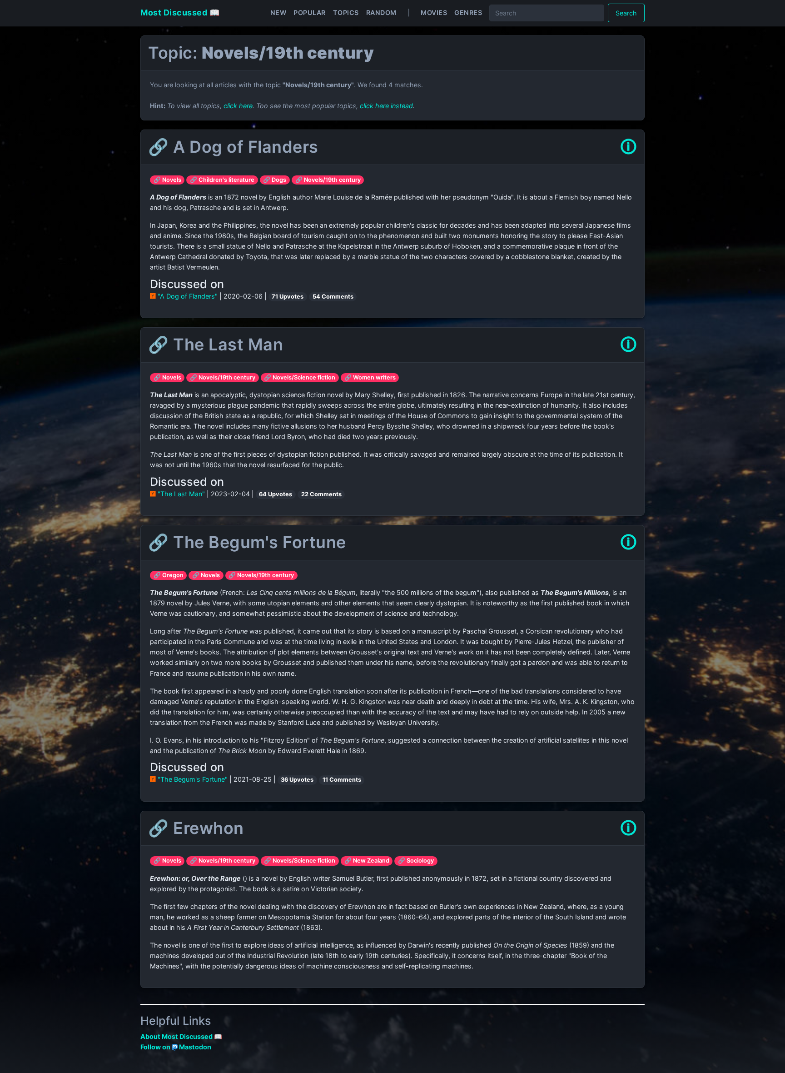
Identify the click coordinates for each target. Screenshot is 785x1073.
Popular (309, 12)
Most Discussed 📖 (179, 12)
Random (381, 12)
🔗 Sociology (416, 860)
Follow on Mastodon (175, 1047)
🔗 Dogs (274, 179)
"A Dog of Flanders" (187, 296)
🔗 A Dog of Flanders (233, 147)
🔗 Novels (167, 179)
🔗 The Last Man (215, 344)
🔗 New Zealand (366, 860)
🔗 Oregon (169, 575)
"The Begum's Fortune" (192, 779)
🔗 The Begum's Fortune (247, 542)
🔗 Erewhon (196, 828)
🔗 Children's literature (222, 179)
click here (238, 106)
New (278, 12)
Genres (468, 12)
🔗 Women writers (370, 377)
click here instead (386, 106)
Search (626, 13)
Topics (346, 12)
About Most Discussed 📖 (181, 1036)
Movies (434, 12)
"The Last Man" (181, 494)
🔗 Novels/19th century (328, 179)
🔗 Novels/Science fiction (299, 377)
